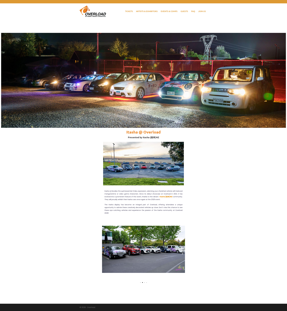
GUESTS (184, 11)
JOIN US (202, 11)
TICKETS (129, 11)
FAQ (193, 11)
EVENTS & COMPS (169, 11)
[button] (104, 253)
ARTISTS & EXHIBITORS (147, 11)
